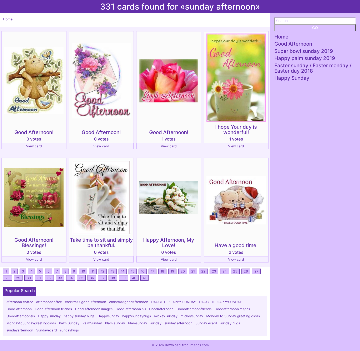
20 (183, 271)
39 (123, 278)
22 (203, 271)
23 (214, 271)
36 (92, 278)
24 (224, 271)
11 (92, 271)
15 (132, 271)
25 (235, 271)
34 (71, 278)
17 (152, 271)
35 (81, 278)
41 (144, 278)
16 (142, 271)
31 (39, 278)
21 (193, 271)
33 (60, 278)
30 (29, 278)
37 (102, 278)
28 (7, 278)
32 (49, 278)
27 (256, 271)
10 (83, 271)
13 (112, 271)
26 (246, 271)
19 (172, 271)
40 (134, 278)
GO (315, 28)
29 (18, 278)
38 (113, 278)
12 (102, 271)
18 (162, 271)
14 (122, 271)
